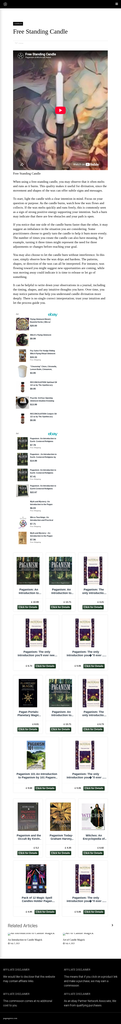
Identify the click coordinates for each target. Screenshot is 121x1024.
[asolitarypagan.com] (5, 5)
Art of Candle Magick (74, 939)
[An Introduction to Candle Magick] (31, 933)
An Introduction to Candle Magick (25, 939)
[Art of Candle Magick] (78, 933)
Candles (18, 24)
